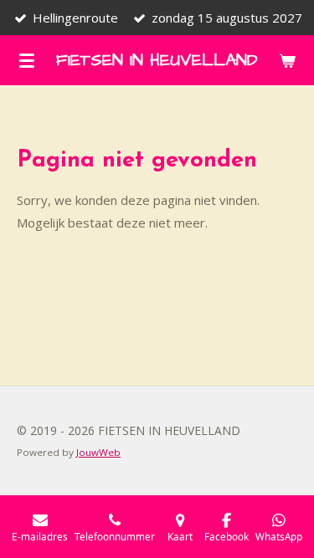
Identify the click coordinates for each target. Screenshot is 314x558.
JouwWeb (98, 452)
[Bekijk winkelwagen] (287, 60)
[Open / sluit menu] (26, 60)
